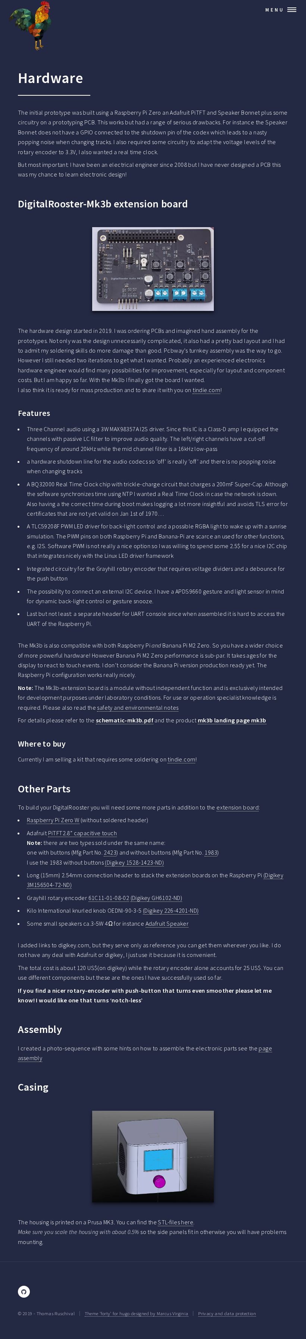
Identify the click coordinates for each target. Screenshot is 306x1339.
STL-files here (175, 1222)
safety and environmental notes (137, 707)
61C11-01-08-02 (108, 897)
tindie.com (206, 390)
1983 (210, 852)
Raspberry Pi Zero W (53, 820)
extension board (237, 807)
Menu (274, 10)
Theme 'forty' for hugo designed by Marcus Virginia (136, 1313)
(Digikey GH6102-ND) (156, 897)
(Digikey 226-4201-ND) (171, 910)
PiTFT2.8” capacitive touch (82, 833)
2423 (110, 852)
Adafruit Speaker (167, 923)
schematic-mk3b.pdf (124, 720)
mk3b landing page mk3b (232, 720)
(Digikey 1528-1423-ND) (134, 862)
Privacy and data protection (227, 1313)
